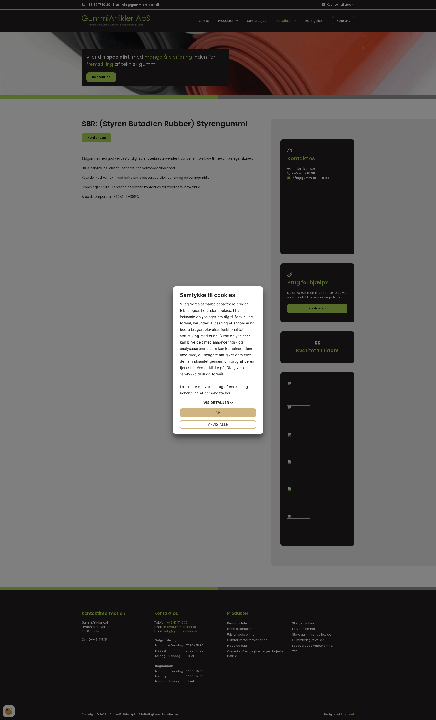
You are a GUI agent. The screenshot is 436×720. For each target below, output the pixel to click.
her (227, 393)
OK (218, 413)
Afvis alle (218, 424)
